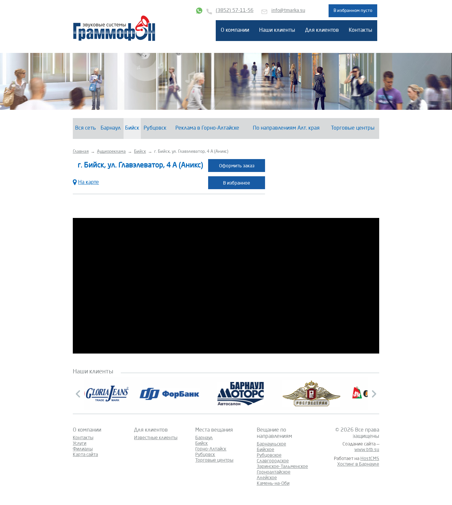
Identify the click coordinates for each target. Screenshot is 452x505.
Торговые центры (353, 128)
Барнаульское (271, 444)
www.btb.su (366, 449)
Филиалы (83, 449)
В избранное (236, 183)
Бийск (132, 128)
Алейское (267, 478)
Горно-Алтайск (210, 449)
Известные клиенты (155, 438)
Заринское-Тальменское (282, 466)
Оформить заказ (236, 166)
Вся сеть (85, 128)
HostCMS (369, 458)
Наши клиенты (277, 30)
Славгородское (273, 461)
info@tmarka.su (288, 10)
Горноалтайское (274, 472)
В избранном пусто (353, 11)
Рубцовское (269, 455)
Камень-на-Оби (273, 483)
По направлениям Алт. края (286, 128)
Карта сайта (85, 454)
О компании (235, 30)
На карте (88, 182)
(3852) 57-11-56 (234, 10)
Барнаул (111, 128)
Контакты (360, 30)
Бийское (265, 449)
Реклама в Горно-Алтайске (207, 128)
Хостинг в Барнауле (358, 464)
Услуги (79, 443)
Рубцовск (155, 128)
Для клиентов (322, 30)
